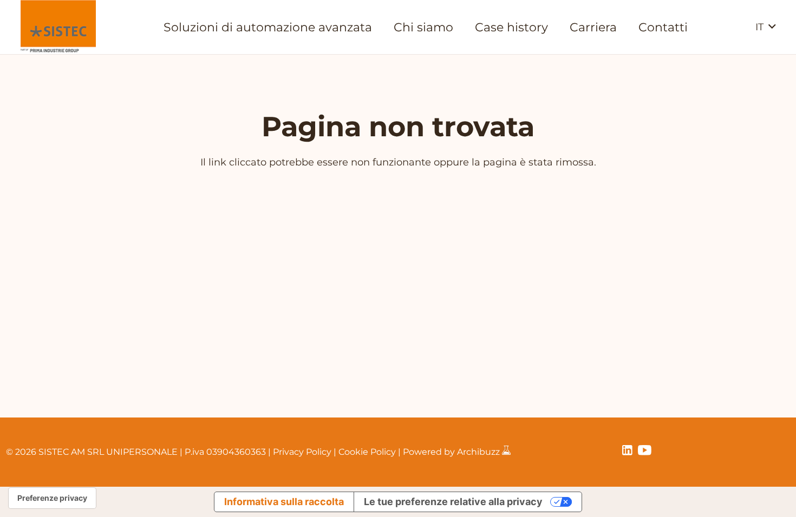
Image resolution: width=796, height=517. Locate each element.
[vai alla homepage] (58, 27)
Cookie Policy (367, 452)
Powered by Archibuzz (452, 452)
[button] (765, 27)
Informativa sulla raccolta (284, 501)
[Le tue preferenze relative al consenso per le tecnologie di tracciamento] (52, 498)
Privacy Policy (302, 452)
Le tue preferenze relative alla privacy (453, 501)
